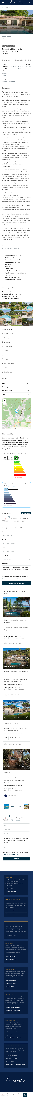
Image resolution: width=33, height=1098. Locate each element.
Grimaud (13, 45)
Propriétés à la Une (10, 911)
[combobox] (16, 559)
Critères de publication (11, 1055)
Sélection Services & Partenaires (13, 1038)
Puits (5, 368)
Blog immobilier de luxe (11, 1035)
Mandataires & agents (10, 983)
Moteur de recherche (10, 891)
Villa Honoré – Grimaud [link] (11, 723)
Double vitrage (8, 346)
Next (20, 806)
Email (3, 548)
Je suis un (5, 556)
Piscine (6, 359)
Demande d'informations (16, 583)
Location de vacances (14, 650)
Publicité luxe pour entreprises (12, 1007)
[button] (16, 22)
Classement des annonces (11, 1058)
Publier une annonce (10, 956)
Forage (6, 350)
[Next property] (26, 806)
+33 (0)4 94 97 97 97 (19, 521)
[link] (16, 607)
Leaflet (13, 428)
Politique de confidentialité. (10, 579)
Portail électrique (9, 363)
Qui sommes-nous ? (10, 888)
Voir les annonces (26, 513)
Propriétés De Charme (10, 935)
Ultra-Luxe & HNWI (10, 914)
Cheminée (7, 342)
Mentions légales (20, 1064)
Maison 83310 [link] (8, 772)
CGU (12, 1061)
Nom (3, 532)
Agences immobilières (10, 980)
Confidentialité (9, 1064)
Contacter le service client (11, 1032)
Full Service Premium (10, 959)
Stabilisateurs (8, 372)
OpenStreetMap (21, 428)
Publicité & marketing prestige (12, 1010)
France (8, 45)
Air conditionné (8, 333)
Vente (3, 45)
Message (5, 563)
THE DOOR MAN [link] (12, 795)
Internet (6, 355)
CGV (6, 1061)
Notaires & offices (9, 986)
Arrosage (6, 338)
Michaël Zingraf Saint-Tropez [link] (15, 643)
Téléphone (5, 540)
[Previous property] (6, 806)
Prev (12, 806)
